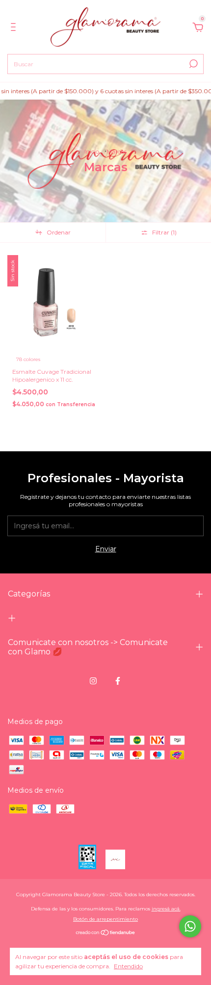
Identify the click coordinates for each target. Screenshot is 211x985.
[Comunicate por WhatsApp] (190, 926)
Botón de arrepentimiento (105, 919)
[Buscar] (192, 63)
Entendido (128, 966)
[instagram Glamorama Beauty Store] (93, 681)
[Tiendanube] (105, 933)
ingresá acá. (166, 909)
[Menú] (15, 28)
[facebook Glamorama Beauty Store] (118, 681)
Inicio (91, 151)
